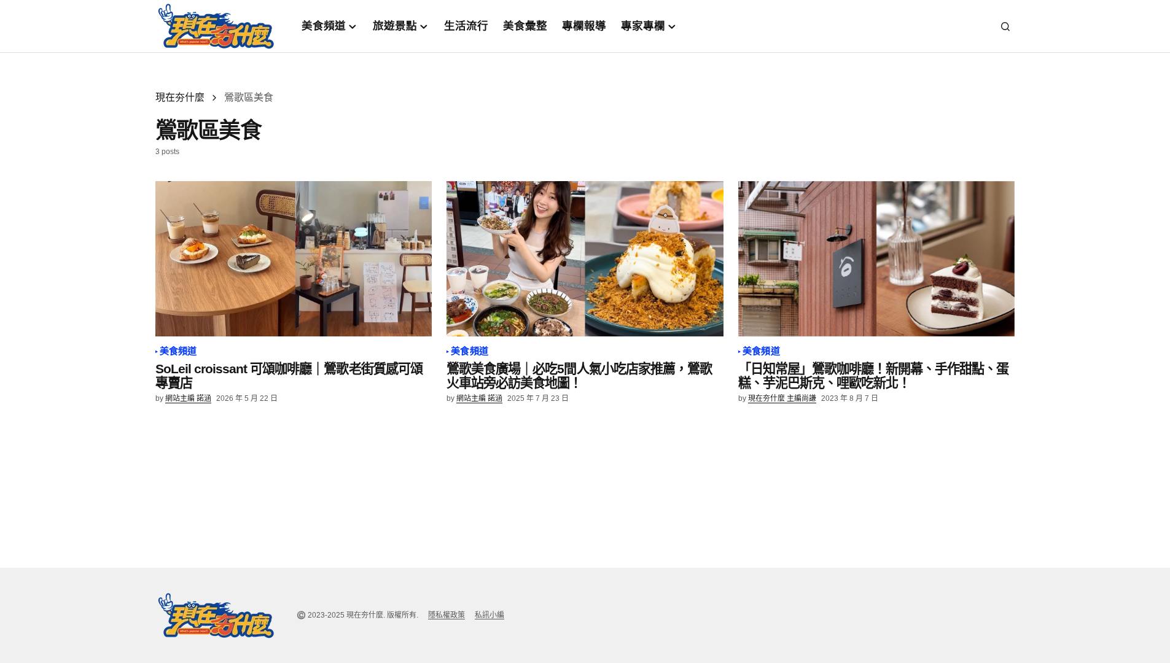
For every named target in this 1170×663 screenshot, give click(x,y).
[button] (1005, 26)
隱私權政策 (446, 615)
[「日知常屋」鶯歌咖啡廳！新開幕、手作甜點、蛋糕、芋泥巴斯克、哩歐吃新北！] (876, 259)
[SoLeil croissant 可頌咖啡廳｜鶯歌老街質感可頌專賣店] (293, 259)
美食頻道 (178, 351)
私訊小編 (489, 615)
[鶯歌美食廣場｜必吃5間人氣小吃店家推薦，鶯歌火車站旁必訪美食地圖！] (585, 259)
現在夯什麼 (180, 97)
